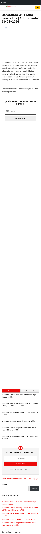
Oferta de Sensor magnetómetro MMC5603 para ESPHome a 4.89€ (19, 428)
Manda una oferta (37, 7)
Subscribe (20, 119)
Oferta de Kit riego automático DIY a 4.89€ (18, 421)
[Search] (31, 7)
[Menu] (2, 7)
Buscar (4, 485)
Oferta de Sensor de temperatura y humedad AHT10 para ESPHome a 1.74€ (20, 404)
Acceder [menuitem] (4, 2)
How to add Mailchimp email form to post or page (20, 479)
